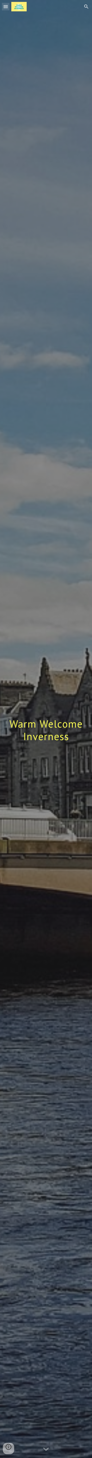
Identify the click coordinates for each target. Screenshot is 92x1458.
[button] (5, 6)
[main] (46, 729)
